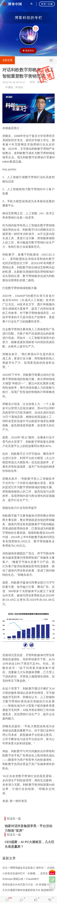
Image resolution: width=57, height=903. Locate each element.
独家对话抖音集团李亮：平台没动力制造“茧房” (28, 828)
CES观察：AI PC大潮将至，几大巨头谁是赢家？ (29, 844)
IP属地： (14, 87)
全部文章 (7, 60)
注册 (50, 4)
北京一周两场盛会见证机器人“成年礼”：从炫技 (28, 867)
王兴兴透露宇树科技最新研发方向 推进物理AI (28, 890)
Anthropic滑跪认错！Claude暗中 (20, 879)
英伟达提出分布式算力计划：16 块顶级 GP (26, 884)
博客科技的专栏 (28, 18)
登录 (43, 4)
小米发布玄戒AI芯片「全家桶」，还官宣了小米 (28, 873)
